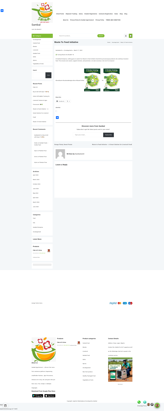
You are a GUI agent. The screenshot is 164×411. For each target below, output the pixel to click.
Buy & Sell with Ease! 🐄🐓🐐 (41, 91)
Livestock (35, 50)
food (34, 218)
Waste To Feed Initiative (66, 42)
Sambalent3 (59, 50)
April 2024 (35, 197)
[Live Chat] (148, 404)
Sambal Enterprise (38, 227)
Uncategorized (37, 39)
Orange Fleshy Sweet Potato (63, 144)
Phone (145, 405)
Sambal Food (36, 53)
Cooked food (36, 43)
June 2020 (36, 206)
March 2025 (36, 179)
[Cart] (131, 36)
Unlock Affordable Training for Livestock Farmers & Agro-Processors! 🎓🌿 (41, 100)
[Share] (2, 10)
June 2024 (36, 188)
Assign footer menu (37, 303)
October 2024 (36, 184)
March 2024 (36, 202)
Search (101, 35)
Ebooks (35, 46)
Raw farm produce (88, 371)
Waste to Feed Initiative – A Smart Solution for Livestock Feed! (112, 144)
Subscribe (108, 135)
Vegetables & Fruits (38, 63)
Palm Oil (35, 87)
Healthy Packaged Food (89, 376)
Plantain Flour (43, 150)
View (48, 75)
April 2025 (35, 175)
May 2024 (35, 193)
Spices (35, 60)
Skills (34, 56)
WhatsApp (140, 405)
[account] (126, 36)
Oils (34, 222)
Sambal (36, 24)
